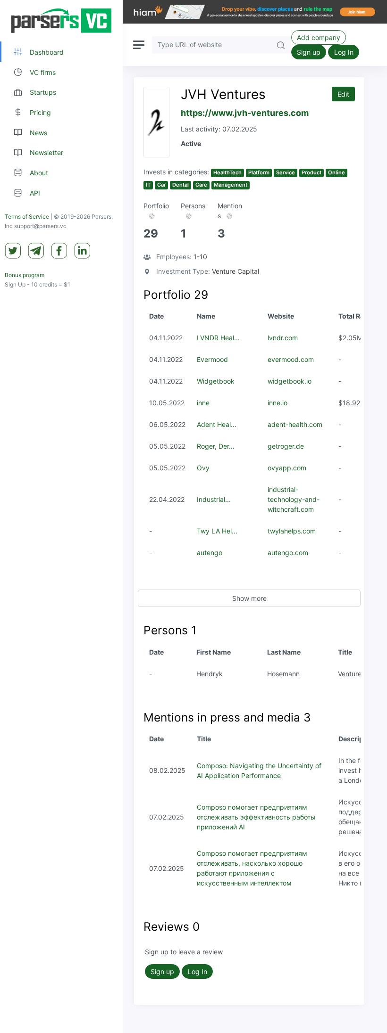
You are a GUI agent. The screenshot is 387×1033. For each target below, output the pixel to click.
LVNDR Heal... (218, 338)
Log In (343, 52)
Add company (318, 37)
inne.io (277, 403)
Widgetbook (216, 381)
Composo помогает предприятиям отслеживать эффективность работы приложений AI (256, 817)
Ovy (203, 468)
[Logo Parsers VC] (61, 20)
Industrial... (214, 499)
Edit (343, 94)
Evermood (212, 359)
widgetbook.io (289, 381)
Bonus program (24, 275)
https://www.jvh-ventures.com (245, 113)
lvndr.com (283, 338)
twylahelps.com (292, 531)
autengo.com (288, 553)
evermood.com (291, 359)
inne (203, 403)
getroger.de (286, 446)
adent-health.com (295, 424)
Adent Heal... (216, 424)
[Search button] (280, 44)
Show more (249, 598)
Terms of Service (27, 216)
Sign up (308, 52)
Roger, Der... (216, 446)
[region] (61, 516)
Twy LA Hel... (217, 531)
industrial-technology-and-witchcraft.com (294, 499)
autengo (209, 553)
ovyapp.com (287, 468)
